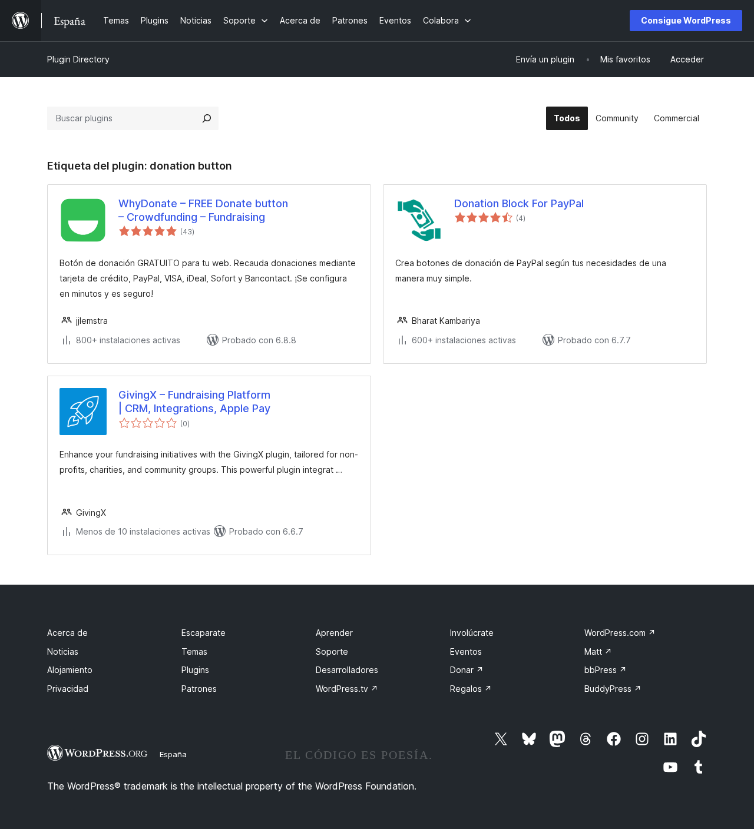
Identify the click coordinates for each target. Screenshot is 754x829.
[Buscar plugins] (207, 118)
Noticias (62, 651)
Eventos (466, 651)
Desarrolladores (347, 670)
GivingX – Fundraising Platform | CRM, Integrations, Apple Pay (194, 401)
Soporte (332, 651)
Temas (194, 651)
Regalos (471, 689)
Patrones (199, 689)
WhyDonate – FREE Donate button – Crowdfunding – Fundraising (203, 210)
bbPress (605, 670)
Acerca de (67, 633)
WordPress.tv (347, 689)
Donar (467, 670)
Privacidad (67, 689)
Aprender (334, 633)
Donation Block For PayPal (519, 203)
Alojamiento (69, 670)
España (173, 754)
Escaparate (203, 633)
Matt (598, 651)
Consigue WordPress (686, 20)
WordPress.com (620, 633)
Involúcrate (472, 633)
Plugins (195, 670)
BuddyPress (612, 689)
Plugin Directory (78, 59)
